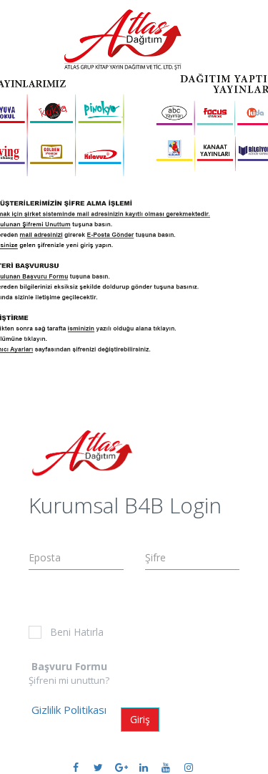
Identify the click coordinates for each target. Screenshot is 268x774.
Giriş (140, 719)
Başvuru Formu (69, 666)
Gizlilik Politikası (68, 709)
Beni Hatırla (77, 632)
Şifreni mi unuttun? (69, 680)
